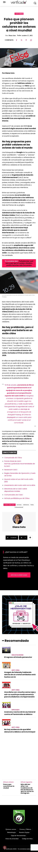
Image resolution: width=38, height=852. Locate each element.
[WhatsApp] (31, 40)
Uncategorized (17, 655)
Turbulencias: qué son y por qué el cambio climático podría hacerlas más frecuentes (19, 263)
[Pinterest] (26, 40)
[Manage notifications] (4, 847)
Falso (32, 505)
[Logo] (19, 2)
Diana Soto (12, 35)
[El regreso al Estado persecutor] (6, 650)
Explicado (15, 710)
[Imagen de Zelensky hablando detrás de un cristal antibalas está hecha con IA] (6, 665)
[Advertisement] (19, 757)
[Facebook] (16, 40)
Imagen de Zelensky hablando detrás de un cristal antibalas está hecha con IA (20, 674)
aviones (19, 505)
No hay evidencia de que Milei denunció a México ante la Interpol (19, 730)
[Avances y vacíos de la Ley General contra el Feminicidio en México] (6, 705)
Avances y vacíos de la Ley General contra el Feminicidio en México (19, 713)
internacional (19, 507)
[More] (30, 538)
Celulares (26, 505)
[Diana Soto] (19, 519)
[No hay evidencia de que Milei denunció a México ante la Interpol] (6, 722)
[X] (21, 40)
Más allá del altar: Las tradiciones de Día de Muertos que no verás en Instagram (27, 789)
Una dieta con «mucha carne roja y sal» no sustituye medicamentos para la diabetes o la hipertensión (20, 694)
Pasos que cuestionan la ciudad (8, 786)
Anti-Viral (19, 14)
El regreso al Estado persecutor (18, 657)
